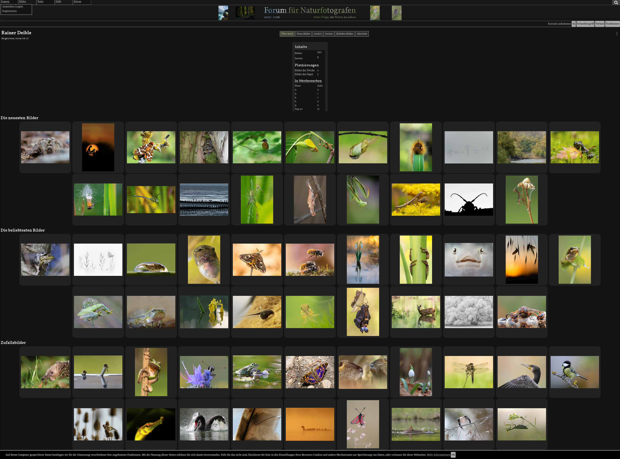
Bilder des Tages (304, 74)
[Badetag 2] (204, 424)
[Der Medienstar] (45, 147)
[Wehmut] (98, 260)
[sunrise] (310, 424)
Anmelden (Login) (12, 6)
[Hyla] (416, 260)
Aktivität (362, 34)
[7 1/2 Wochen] (204, 260)
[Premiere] (257, 260)
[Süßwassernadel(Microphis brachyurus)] (151, 424)
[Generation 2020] (522, 199)
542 (319, 52)
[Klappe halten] (257, 372)
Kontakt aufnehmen (559, 24)
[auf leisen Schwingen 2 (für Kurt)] (257, 424)
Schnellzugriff (585, 24)
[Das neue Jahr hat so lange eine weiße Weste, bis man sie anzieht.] (469, 312)
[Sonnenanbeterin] (522, 424)
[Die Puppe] (310, 147)
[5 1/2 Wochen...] (151, 147)
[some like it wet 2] (416, 424)
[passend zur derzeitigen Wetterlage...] (257, 147)
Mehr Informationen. (439, 454)
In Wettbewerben (308, 81)
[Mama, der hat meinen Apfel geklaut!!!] (363, 372)
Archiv (318, 34)
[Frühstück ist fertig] (416, 199)
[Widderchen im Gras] (363, 424)
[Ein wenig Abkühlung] (416, 312)
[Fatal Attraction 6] (98, 312)
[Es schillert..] (310, 372)
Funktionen (613, 24)
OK (453, 454)
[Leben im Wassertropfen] (151, 260)
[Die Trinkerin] (416, 147)
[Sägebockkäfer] (469, 199)
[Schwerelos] (363, 199)
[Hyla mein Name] (257, 312)
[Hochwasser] (363, 260)
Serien (329, 34)
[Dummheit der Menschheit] (522, 312)
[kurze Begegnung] (45, 372)
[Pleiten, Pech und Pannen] (469, 424)
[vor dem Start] (469, 372)
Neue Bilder (303, 34)
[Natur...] (45, 260)
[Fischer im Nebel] (469, 147)
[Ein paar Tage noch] (151, 312)
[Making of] (98, 199)
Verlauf (599, 24)
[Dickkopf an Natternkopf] (204, 372)
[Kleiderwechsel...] (310, 199)
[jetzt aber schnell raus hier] (310, 312)
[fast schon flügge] (204, 147)
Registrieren (9, 11)
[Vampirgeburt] (98, 372)
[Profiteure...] (575, 147)
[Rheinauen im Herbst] (522, 147)
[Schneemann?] (469, 260)
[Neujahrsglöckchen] (416, 372)
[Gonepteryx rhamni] (363, 147)
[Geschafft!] (575, 260)
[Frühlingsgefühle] (310, 260)
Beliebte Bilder (344, 34)
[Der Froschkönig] (151, 372)
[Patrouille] (151, 199)
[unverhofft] (522, 372)
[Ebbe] (204, 199)
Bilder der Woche (305, 70)
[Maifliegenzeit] (522, 260)
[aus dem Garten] (575, 372)
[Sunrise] (98, 147)
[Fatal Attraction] (257, 199)
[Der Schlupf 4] (363, 312)
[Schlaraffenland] (98, 424)
